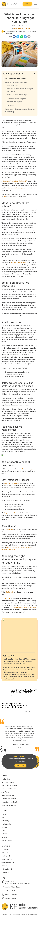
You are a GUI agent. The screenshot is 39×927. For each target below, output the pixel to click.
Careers (4, 827)
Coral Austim (10, 105)
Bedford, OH (6, 856)
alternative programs (28, 469)
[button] (19, 73)
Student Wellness (7, 824)
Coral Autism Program (9, 789)
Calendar (4, 834)
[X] (17, 36)
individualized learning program (17, 188)
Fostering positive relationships (16, 95)
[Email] (28, 36)
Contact (27, 4)
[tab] (18, 747)
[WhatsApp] (21, 36)
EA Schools (9, 592)
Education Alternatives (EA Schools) (15, 181)
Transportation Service (9, 805)
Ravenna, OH (6, 872)
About (3, 817)
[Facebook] (14, 36)
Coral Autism (8, 530)
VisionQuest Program (9, 799)
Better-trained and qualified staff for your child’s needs (19, 90)
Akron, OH (5, 853)
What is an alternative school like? (16, 82)
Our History (5, 821)
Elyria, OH (5, 866)
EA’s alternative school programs (15, 99)
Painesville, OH (7, 869)
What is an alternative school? (15, 79)
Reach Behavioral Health (10, 802)
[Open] (35, 4)
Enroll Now (20, 765)
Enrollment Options (8, 782)
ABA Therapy (6, 792)
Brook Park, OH (7, 859)
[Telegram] (25, 36)
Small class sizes (12, 85)
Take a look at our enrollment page (25, 607)
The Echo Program (8, 795)
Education (28, 28)
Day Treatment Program (12, 483)
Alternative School (18, 28)
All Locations (6, 849)
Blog (3, 831)
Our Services (6, 779)
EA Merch (5, 837)
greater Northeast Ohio (19, 263)
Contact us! (6, 598)
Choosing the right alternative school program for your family (20, 110)
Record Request (7, 840)
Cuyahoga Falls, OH (8, 862)
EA (5, 196)
